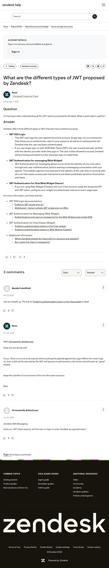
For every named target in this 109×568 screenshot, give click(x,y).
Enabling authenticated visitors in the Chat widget (40, 226)
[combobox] (71, 272)
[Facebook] (98, 66)
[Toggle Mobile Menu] (103, 5)
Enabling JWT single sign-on (29, 204)
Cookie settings (63, 547)
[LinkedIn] (88, 66)
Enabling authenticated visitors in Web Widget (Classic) (43, 229)
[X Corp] (93, 66)
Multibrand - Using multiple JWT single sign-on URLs (41, 208)
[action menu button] (103, 287)
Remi (14, 92)
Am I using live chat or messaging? (32, 242)
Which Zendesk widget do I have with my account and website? (47, 238)
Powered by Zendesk (58, 560)
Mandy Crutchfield (21, 288)
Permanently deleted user (21, 341)
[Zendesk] (54, 523)
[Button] (7, 257)
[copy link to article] (103, 66)
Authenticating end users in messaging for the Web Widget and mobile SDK (53, 217)
